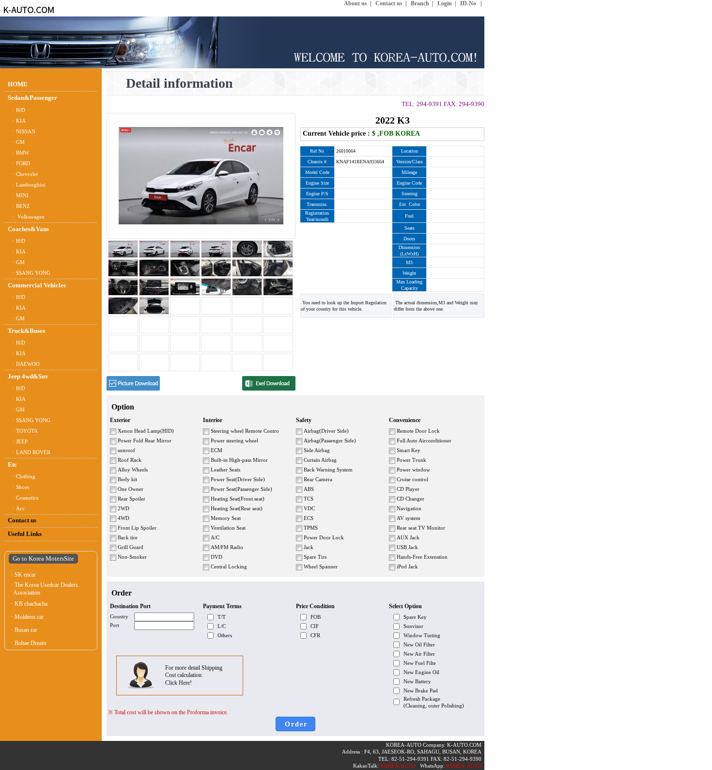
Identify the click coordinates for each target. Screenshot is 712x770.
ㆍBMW (18, 153)
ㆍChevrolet (23, 174)
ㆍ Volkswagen (26, 217)
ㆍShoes (18, 487)
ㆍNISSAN (21, 131)
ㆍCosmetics (23, 498)
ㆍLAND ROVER (29, 452)
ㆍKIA (17, 121)
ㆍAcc (16, 508)
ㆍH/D (16, 110)
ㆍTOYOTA (23, 431)
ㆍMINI (18, 195)
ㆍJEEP (18, 441)
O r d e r (295, 724)
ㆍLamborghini (27, 185)
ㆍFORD (19, 163)
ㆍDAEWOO (24, 364)
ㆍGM (16, 142)
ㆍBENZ (19, 206)
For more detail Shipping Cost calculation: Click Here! (193, 675)
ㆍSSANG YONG (29, 273)
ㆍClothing (21, 476)
